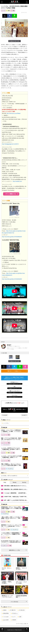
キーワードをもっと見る (21, 623)
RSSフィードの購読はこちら (15, 371)
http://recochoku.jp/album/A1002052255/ (12, 279)
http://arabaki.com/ (17, 181)
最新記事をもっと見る (14, 550)
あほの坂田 (6, 620)
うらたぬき (6, 616)
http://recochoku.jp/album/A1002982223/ (12, 236)
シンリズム (6, 423)
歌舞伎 (4, 610)
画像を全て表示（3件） (15, 41)
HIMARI (14, 620)
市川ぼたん (15, 613)
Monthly (24, 482)
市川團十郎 (12, 610)
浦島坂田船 (6, 613)
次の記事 (24, 415)
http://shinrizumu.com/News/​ (13, 113)
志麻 (20, 616)
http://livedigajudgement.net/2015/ (10, 144)
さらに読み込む (14, 601)
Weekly (14, 482)
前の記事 (5, 415)
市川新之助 (22, 610)
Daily (5, 482)
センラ (13, 616)
